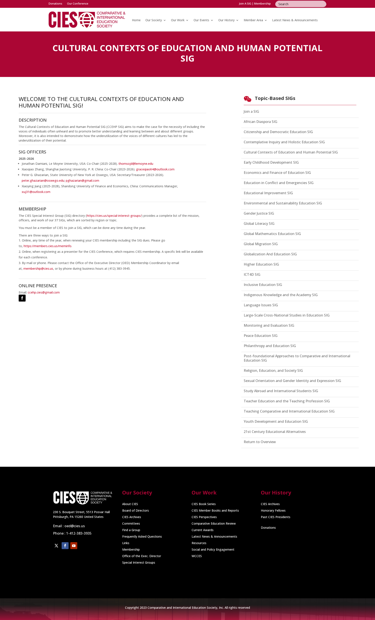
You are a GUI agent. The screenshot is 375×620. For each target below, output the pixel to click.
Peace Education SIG (261, 335)
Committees (131, 523)
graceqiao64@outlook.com (155, 169)
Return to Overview (260, 442)
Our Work (177, 20)
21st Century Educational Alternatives (275, 431)
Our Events (201, 20)
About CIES (130, 504)
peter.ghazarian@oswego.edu (43, 180)
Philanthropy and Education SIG (270, 346)
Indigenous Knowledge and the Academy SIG (281, 295)
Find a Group (131, 530)
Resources (199, 543)
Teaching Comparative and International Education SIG (289, 411)
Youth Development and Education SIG (276, 421)
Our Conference (77, 3)
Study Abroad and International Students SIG (281, 391)
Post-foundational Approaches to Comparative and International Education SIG (297, 358)
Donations (55, 3)
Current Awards (203, 530)
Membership (262, 3)
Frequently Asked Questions (142, 536)
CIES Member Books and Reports (215, 510)
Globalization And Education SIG (270, 254)
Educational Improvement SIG (268, 193)
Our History (226, 20)
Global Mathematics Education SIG (272, 234)
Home (136, 20)
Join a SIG (251, 111)
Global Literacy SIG (259, 223)
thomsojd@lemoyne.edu (135, 164)
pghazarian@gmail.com (82, 180)
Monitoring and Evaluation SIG (269, 325)
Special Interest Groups (138, 563)
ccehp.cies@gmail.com (44, 292)
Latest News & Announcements (295, 20)
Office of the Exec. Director (141, 556)
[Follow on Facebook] (22, 298)
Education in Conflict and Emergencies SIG (279, 183)
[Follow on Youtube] (73, 545)
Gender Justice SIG (259, 213)
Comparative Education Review (214, 523)
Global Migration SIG (261, 244)
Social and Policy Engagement (213, 549)
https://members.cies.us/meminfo (47, 246)
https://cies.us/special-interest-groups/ (114, 216)
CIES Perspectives (204, 517)
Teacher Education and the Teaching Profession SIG (287, 401)
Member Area (253, 20)
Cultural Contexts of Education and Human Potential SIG (291, 152)
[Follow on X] (56, 545)
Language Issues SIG (261, 305)
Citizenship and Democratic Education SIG (278, 132)
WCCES (197, 556)
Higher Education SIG (261, 264)
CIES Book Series (204, 504)
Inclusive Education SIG (263, 284)
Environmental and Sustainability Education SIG (283, 203)
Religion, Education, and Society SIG (273, 370)
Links (125, 543)
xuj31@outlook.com (36, 192)
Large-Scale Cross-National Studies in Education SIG (287, 315)
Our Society (153, 20)
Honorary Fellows (273, 510)
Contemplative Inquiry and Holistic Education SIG (284, 142)
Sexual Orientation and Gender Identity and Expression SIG (292, 381)
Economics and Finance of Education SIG (277, 172)
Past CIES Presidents (275, 517)
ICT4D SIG (252, 274)
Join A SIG (245, 3)
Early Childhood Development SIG (271, 162)
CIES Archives (131, 517)
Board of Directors (135, 510)
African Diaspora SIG (260, 121)
